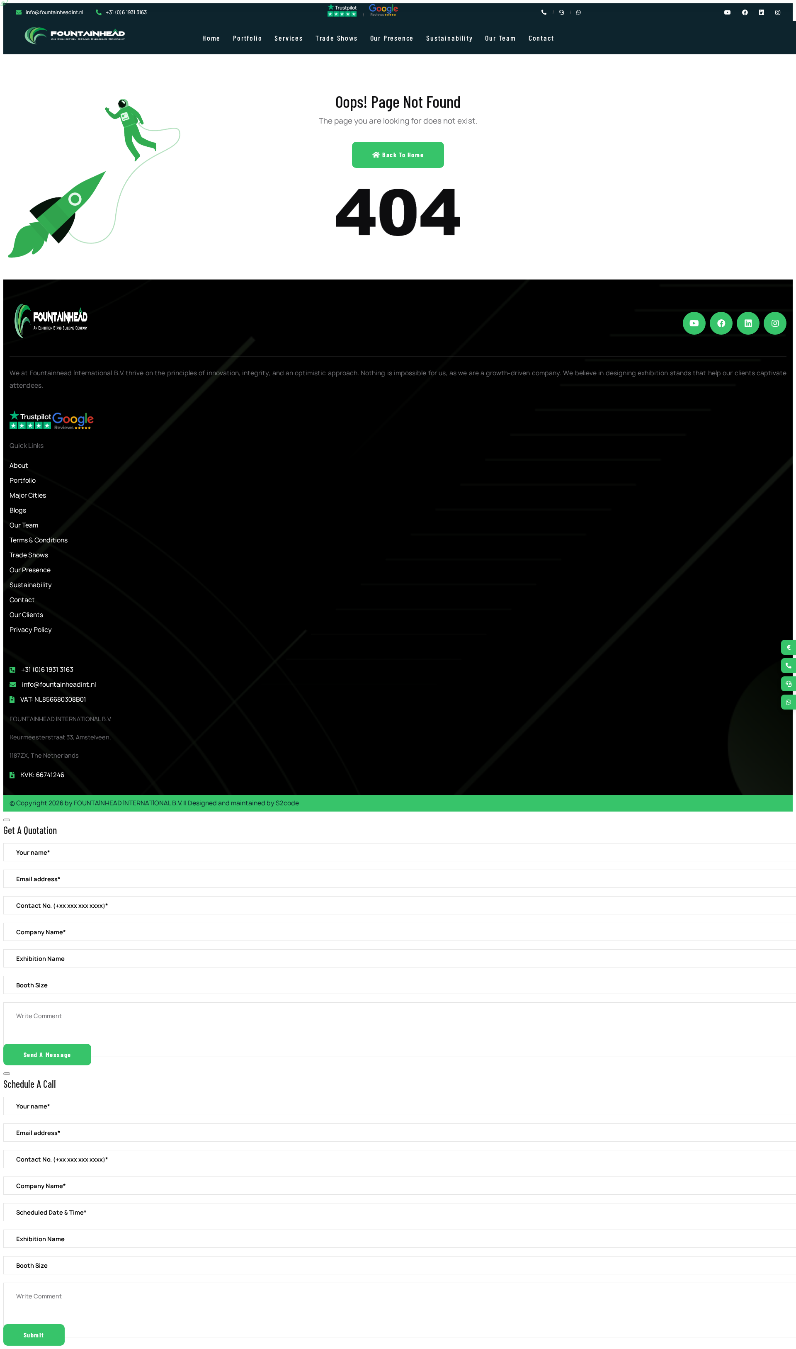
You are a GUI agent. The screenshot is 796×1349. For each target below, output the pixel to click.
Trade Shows (336, 37)
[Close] (6, 820)
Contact (541, 37)
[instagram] (775, 323)
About (19, 465)
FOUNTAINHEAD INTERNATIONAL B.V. (128, 803)
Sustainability (449, 37)
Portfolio (247, 37)
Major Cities (28, 495)
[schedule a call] (788, 683)
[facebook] (721, 323)
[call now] (788, 665)
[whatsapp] (788, 702)
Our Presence (392, 37)
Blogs (18, 510)
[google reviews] (383, 14)
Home (211, 37)
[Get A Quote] (788, 647)
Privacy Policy (31, 629)
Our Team (500, 37)
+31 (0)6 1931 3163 (126, 12)
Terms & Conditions (39, 540)
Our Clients (26, 614)
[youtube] (694, 323)
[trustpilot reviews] (342, 14)
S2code (287, 803)
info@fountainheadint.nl (54, 12)
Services (288, 37)
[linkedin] (748, 323)
